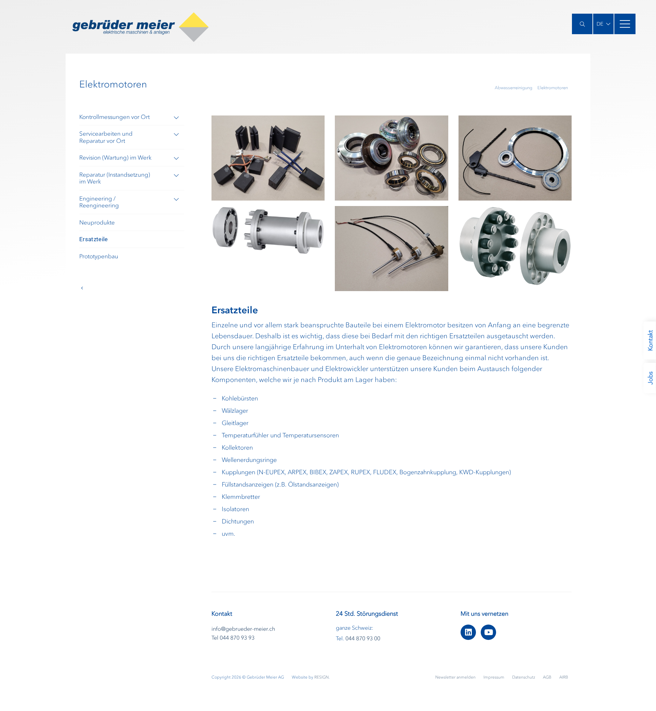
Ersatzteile (93, 239)
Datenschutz (524, 677)
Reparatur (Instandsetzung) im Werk (114, 178)
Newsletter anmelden (456, 677)
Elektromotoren (552, 87)
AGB (547, 677)
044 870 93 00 (362, 638)
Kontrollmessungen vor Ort (114, 116)
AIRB (563, 677)
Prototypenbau (98, 256)
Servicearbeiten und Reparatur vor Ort (106, 137)
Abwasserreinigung (513, 87)
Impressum (494, 677)
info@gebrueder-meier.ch (243, 628)
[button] (603, 24)
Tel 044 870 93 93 (233, 637)
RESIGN (321, 677)
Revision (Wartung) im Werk (115, 157)
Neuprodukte (97, 222)
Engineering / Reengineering (99, 202)
